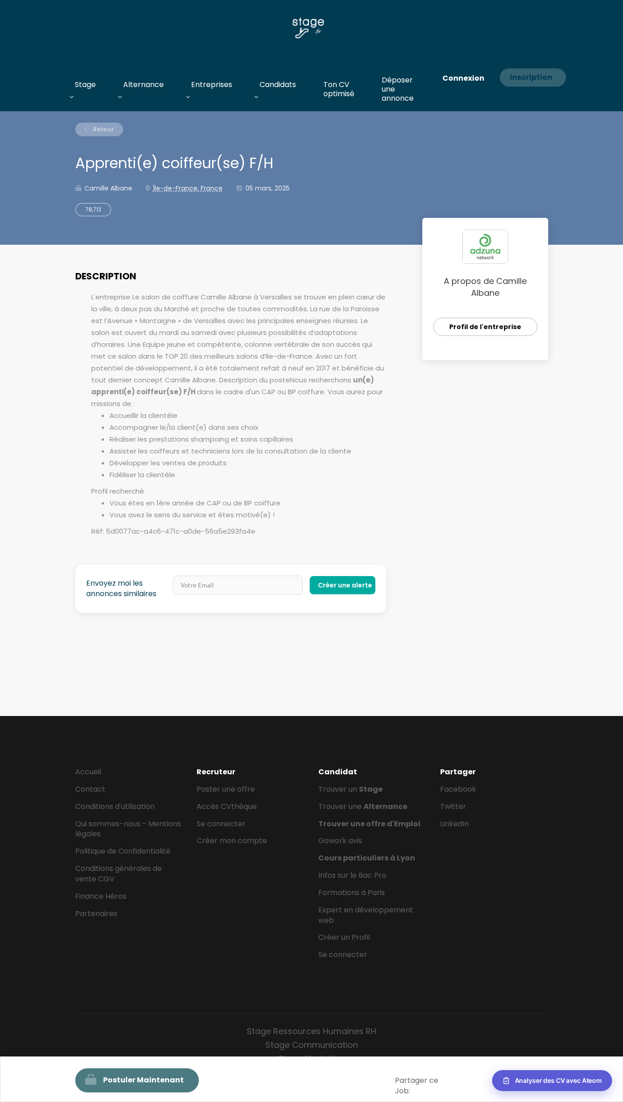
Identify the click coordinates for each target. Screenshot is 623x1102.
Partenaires (96, 913)
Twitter (453, 806)
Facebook (458, 789)
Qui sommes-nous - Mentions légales (128, 829)
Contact (90, 789)
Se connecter (221, 824)
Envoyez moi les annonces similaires (121, 588)
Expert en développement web (365, 915)
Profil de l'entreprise (485, 326)
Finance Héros (100, 896)
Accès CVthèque (227, 806)
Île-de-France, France (188, 188)
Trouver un (350, 789)
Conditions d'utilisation (115, 806)
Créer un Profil (344, 937)
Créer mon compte (232, 840)
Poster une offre (226, 789)
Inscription (531, 77)
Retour (103, 129)
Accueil (88, 772)
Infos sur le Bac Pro (352, 875)
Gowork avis (340, 840)
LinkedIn (454, 824)
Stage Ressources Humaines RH (311, 1031)
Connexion (463, 78)
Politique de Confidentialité (123, 851)
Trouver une (362, 806)
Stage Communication (311, 1045)
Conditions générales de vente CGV (118, 873)
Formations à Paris (351, 892)
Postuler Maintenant (143, 1080)
